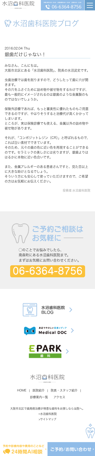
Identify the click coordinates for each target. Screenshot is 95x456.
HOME (21, 390)
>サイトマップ (47, 419)
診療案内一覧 (39, 397)
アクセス (59, 397)
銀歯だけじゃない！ (25, 54)
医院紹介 (39, 390)
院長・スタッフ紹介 (64, 390)
